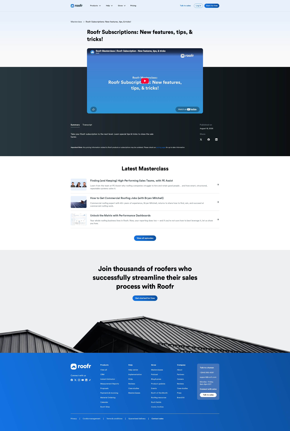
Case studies (133, 388)
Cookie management (91, 419)
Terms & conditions (114, 419)
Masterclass (76, 22)
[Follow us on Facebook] (72, 380)
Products (104, 365)
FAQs (130, 379)
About (179, 370)
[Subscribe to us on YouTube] (83, 380)
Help (130, 365)
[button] (96, 6)
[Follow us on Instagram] (79, 380)
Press (179, 393)
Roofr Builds (156, 402)
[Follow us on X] (75, 380)
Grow (153, 365)
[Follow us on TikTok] (90, 380)
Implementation (135, 374)
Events (154, 388)
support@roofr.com (208, 377)
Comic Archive (157, 407)
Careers (180, 379)
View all (103, 370)
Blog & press (156, 379)
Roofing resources (158, 397)
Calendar (104, 402)
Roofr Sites (105, 407)
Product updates (158, 384)
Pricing (133, 6)
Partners (180, 374)
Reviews (131, 384)
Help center (133, 370)
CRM (102, 374)
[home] (76, 5)
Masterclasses (134, 393)
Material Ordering (107, 397)
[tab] (75, 125)
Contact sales (157, 419)
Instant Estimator (107, 379)
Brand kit (181, 397)
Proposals (104, 388)
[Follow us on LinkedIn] (86, 380)
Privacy (74, 419)
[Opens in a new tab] (201, 139)
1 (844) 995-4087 (207, 372)
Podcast (154, 374)
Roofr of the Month (159, 393)
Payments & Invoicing (109, 393)
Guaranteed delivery (136, 419)
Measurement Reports (109, 384)
